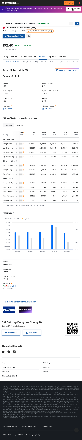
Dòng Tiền (61, 62)
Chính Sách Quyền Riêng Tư (29, 426)
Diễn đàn (62, 57)
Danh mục (5, 371)
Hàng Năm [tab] (8, 125)
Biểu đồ (14, 57)
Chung (5, 57)
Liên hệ (45, 371)
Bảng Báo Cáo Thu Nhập (31, 62)
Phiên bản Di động (8, 367)
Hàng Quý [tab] (20, 125)
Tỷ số (68, 62)
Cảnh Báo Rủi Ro (47, 426)
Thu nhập (76, 62)
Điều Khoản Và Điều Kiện (10, 426)
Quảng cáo (47, 367)
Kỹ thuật (52, 57)
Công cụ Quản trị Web (9, 376)
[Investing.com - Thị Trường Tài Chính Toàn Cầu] (12, 3)
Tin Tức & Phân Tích (27, 57)
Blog (3, 363)
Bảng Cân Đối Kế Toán (48, 62)
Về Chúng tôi (47, 363)
